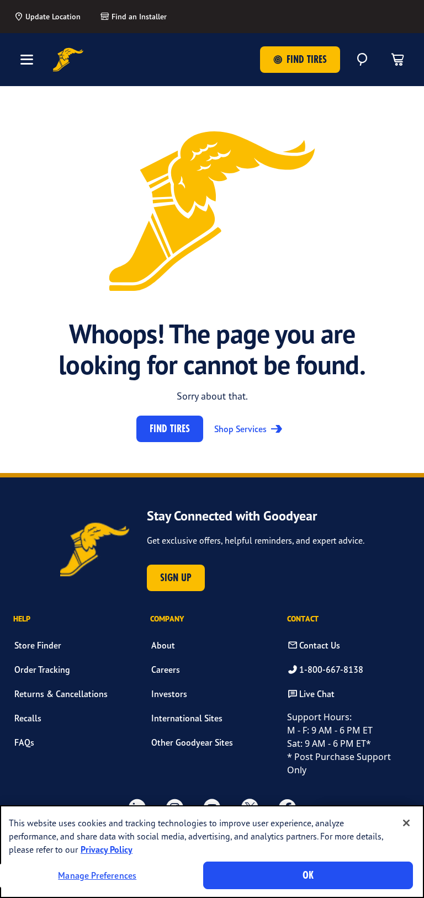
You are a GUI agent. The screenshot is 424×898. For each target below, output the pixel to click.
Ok (308, 875)
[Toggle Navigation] (26, 59)
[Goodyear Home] (68, 59)
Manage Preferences (97, 875)
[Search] (362, 59)
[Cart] (397, 59)
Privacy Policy (106, 849)
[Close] (406, 823)
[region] (212, 851)
